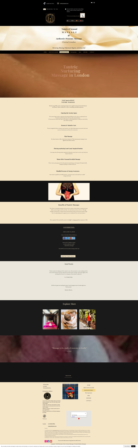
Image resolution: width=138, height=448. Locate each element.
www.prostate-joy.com (56, 430)
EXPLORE (88, 398)
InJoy (88, 395)
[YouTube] (51, 441)
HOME (88, 385)
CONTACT (88, 400)
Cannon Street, (64, 368)
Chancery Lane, (70, 368)
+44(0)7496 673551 (50, 3)
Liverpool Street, (75, 368)
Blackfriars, (60, 368)
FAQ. (70, 220)
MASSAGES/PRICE (88, 390)
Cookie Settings (127, 446)
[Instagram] (46, 441)
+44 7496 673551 (51, 423)
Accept (133, 446)
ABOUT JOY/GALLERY (88, 387)
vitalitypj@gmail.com (64, 3)
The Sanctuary (88, 393)
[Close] (136, 446)
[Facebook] (48, 441)
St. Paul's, (59, 370)
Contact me (75, 220)
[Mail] (58, 3)
